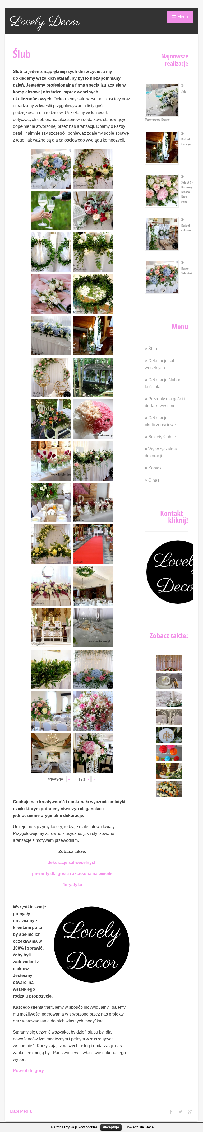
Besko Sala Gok (186, 270)
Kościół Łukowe (186, 227)
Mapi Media (21, 1111)
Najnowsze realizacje (174, 59)
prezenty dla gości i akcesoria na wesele (72, 873)
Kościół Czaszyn (186, 141)
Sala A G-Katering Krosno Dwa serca (187, 192)
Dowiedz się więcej (139, 1127)
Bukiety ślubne (162, 437)
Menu (182, 17)
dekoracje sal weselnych (72, 862)
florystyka (72, 884)
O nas (153, 480)
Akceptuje (111, 1127)
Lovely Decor (45, 22)
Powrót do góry (28, 1070)
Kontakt (155, 468)
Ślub (152, 348)
